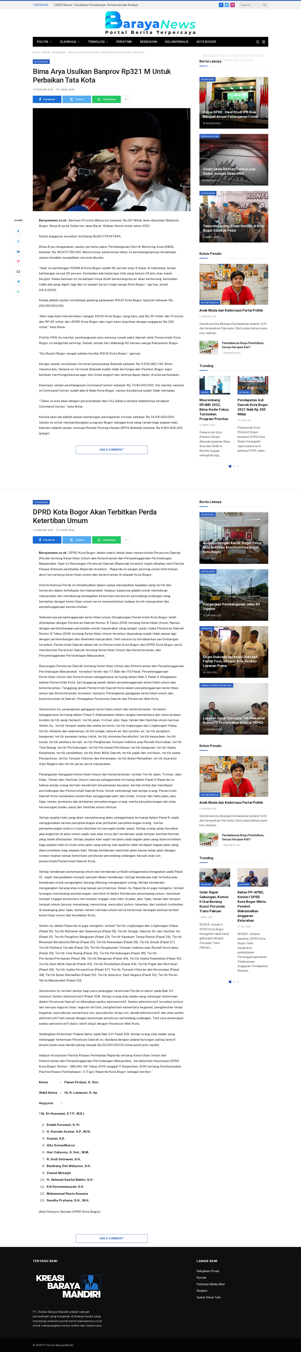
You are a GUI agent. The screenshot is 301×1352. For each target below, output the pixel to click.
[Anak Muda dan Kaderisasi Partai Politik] (233, 284)
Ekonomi (244, 392)
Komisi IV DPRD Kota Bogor (216, 685)
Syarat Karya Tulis (209, 1297)
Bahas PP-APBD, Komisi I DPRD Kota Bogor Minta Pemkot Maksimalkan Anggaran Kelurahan (252, 906)
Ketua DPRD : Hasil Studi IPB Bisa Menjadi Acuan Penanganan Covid (230, 114)
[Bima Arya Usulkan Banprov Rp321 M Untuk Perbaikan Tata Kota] (111, 159)
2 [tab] (234, 466)
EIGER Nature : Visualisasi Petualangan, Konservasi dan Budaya (96, 5)
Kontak (201, 1277)
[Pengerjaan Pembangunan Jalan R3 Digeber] (233, 595)
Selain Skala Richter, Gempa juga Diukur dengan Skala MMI (229, 171)
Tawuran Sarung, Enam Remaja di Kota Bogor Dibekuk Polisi (234, 228)
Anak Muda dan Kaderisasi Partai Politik (231, 310)
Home (36, 52)
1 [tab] (230, 466)
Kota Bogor (206, 41)
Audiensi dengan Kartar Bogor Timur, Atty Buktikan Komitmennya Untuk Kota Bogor (233, 547)
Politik (42, 41)
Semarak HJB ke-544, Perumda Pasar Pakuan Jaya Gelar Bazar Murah (233, 57)
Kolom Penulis (176, 41)
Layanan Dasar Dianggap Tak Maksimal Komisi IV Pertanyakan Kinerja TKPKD (234, 720)
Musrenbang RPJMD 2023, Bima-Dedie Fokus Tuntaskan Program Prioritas (214, 409)
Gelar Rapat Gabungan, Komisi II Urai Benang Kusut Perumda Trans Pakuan (213, 901)
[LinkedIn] (18, 251)
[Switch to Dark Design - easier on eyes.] (257, 41)
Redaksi (202, 1290)
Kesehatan (148, 41)
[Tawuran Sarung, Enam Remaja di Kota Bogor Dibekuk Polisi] (233, 217)
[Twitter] (18, 241)
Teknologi (96, 41)
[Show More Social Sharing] (126, 99)
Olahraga (68, 41)
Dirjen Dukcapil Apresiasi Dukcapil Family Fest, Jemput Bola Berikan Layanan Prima (230, 661)
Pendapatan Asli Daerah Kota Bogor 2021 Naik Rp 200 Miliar (253, 407)
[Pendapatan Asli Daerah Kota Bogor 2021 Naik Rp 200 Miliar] (253, 385)
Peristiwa (124, 41)
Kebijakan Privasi (208, 1271)
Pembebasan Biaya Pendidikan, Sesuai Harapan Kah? (243, 345)
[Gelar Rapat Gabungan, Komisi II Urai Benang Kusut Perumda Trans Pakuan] (214, 877)
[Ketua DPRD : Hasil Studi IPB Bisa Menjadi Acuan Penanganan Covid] (233, 103)
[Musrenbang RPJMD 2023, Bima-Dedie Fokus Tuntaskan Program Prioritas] (214, 385)
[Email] (18, 271)
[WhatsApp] (18, 291)
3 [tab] (238, 466)
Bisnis (205, 392)
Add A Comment (112, 449)
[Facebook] (18, 231)
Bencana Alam (209, 136)
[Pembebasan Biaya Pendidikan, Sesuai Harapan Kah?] (208, 348)
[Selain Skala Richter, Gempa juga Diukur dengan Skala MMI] (233, 160)
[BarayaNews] (150, 23)
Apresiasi (207, 628)
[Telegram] (18, 281)
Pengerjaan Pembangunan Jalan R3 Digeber (231, 606)
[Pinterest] (18, 261)
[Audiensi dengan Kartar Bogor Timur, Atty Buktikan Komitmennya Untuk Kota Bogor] (233, 538)
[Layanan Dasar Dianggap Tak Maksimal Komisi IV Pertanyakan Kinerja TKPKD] (233, 709)
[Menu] (263, 41)
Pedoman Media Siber (211, 1284)
